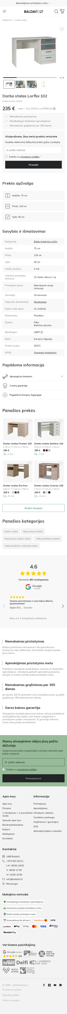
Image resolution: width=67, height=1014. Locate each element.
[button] (33, 3)
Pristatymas (40, 803)
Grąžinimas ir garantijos (46, 821)
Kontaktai (7, 838)
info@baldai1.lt (14, 879)
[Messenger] (62, 985)
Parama (6, 808)
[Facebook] (45, 985)
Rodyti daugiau (33, 508)
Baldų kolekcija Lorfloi (45, 241)
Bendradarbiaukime (12, 824)
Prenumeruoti (33, 778)
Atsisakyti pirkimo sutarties (48, 831)
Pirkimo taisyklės (11, 1000)
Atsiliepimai (8, 833)
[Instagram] (51, 985)
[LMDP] (41, 332)
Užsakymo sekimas (44, 812)
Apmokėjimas (40, 808)
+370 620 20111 (14, 861)
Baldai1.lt (7, 20)
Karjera (6, 829)
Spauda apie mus (11, 820)
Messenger (12, 883)
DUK (36, 826)
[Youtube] (56, 985)
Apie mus (7, 803)
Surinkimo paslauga (44, 817)
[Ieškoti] (56, 11)
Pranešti (33, 164)
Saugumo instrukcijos (45, 352)
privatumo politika (29, 156)
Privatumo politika (11, 989)
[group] (33, 601)
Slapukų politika (10, 995)
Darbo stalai (21, 20)
